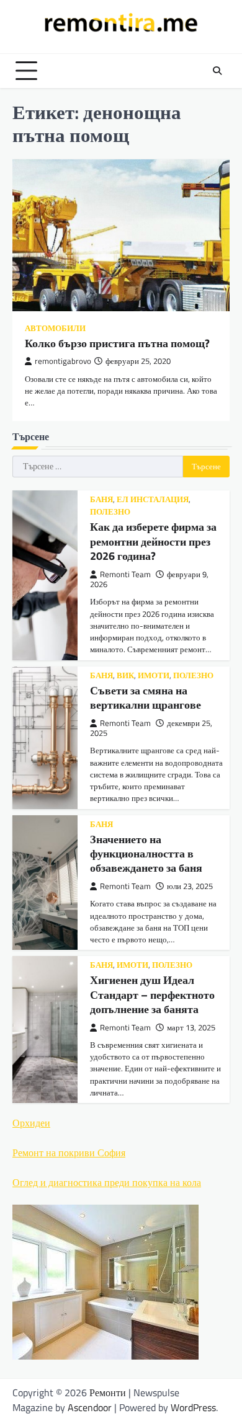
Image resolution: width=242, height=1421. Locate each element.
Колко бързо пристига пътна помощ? (117, 343)
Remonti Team (125, 574)
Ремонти (107, 1392)
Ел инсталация (153, 499)
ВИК (125, 675)
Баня (101, 499)
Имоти (153, 675)
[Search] (217, 70)
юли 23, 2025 (190, 886)
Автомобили (55, 328)
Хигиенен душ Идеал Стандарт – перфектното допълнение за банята (152, 994)
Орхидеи (31, 1122)
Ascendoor (90, 1407)
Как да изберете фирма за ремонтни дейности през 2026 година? (153, 541)
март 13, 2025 (191, 1028)
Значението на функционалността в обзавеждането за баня (146, 854)
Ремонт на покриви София (68, 1152)
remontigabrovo (63, 361)
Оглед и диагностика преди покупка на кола (106, 1182)
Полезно (110, 511)
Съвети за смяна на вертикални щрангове (145, 697)
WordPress (193, 1407)
